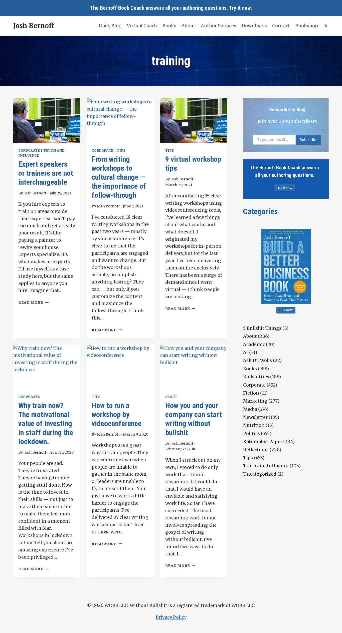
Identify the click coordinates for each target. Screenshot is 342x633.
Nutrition (254, 425)
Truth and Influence (266, 466)
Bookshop (306, 26)
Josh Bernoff (34, 193)
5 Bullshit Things (262, 328)
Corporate (29, 150)
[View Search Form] (326, 26)
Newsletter (255, 417)
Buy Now (286, 310)
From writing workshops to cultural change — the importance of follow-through (119, 177)
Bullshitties (256, 377)
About (188, 26)
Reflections (256, 450)
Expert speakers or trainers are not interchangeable (45, 173)
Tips (121, 150)
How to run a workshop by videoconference (116, 414)
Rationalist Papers (264, 441)
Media (250, 409)
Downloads (254, 26)
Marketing (255, 401)
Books (169, 26)
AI (245, 352)
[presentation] (46, 120)
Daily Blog (110, 26)
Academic (254, 344)
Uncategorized (259, 474)
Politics (251, 433)
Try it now (240, 8)
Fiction (251, 393)
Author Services (218, 26)
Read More (33, 302)
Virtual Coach (142, 26)
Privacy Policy (171, 617)
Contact (281, 26)
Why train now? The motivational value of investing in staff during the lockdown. (45, 423)
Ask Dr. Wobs (257, 360)
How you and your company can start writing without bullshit (193, 419)
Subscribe (308, 139)
